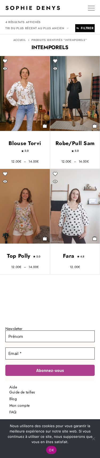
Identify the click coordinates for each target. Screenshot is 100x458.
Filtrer (87, 28)
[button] (95, 239)
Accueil (19, 40)
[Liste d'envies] (5, 61)
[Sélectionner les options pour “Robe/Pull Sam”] (95, 126)
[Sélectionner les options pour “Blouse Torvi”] (45, 126)
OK (51, 450)
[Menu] (91, 8)
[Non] (93, 438)
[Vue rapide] (5, 68)
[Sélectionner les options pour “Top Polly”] (45, 239)
